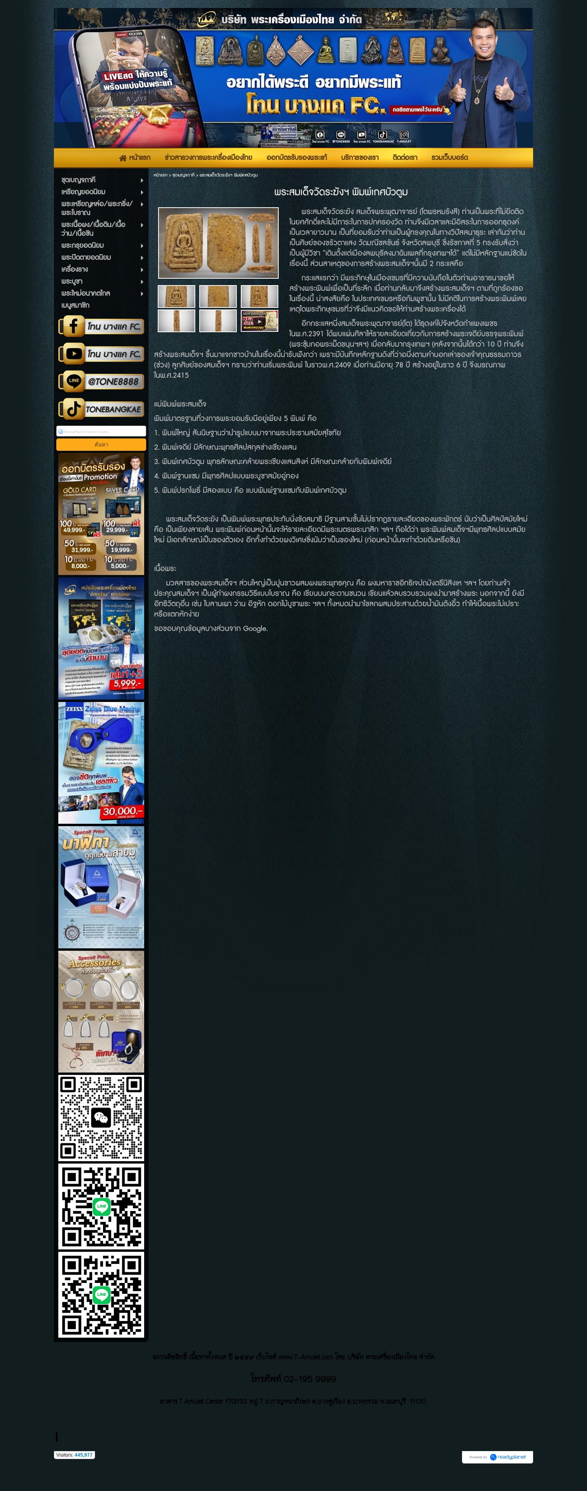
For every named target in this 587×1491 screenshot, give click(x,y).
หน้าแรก (160, 175)
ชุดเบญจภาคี (183, 175)
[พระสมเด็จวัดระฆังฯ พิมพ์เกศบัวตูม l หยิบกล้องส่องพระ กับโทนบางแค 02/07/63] (259, 320)
